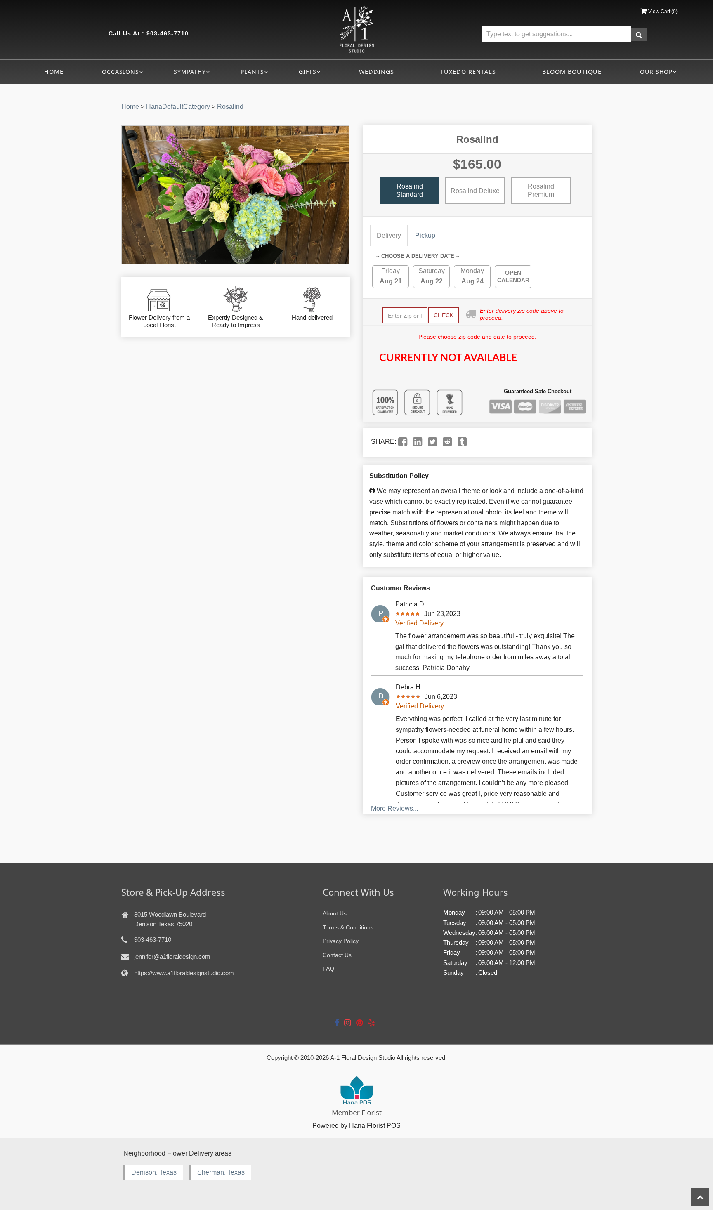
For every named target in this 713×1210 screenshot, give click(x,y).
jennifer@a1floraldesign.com (172, 956)
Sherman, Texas (221, 1172)
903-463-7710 (167, 33)
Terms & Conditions (348, 927)
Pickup (425, 235)
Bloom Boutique (572, 71)
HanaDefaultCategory (178, 106)
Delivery (389, 235)
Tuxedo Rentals (468, 71)
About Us (335, 913)
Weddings (376, 71)
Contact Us (337, 955)
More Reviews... (394, 808)
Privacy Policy (341, 941)
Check (443, 315)
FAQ (328, 968)
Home (54, 71)
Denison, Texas (154, 1172)
